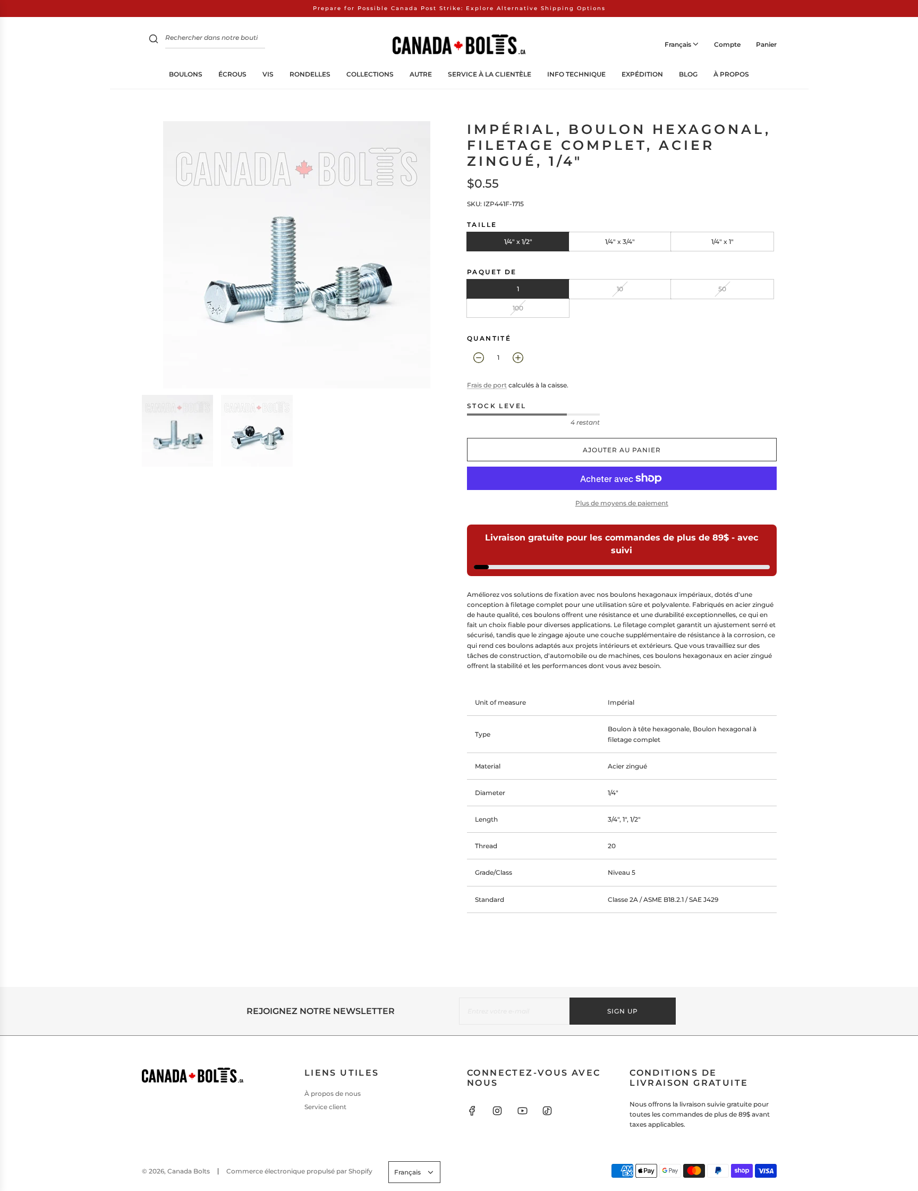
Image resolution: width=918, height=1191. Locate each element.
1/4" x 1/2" (518, 242)
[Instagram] (497, 1110)
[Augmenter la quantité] (518, 357)
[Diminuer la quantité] (478, 357)
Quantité (489, 338)
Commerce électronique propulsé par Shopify (299, 1171)
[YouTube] (522, 1110)
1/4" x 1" (722, 242)
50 (722, 289)
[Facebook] (472, 1110)
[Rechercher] (153, 40)
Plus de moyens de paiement (621, 503)
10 (620, 289)
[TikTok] (547, 1110)
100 (518, 308)
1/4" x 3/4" (620, 242)
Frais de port (487, 385)
